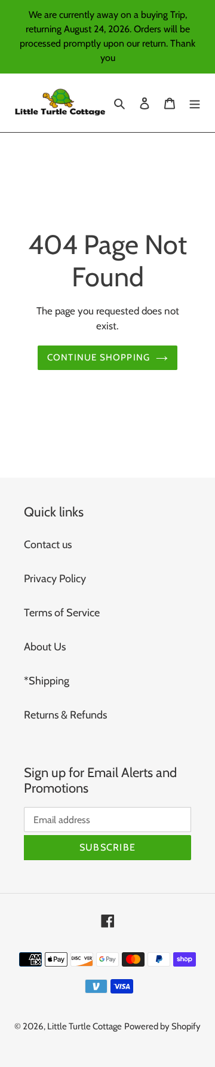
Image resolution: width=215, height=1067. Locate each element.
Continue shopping (98, 357)
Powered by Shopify (162, 1026)
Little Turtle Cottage (84, 1026)
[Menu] (194, 103)
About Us (45, 646)
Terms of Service (62, 612)
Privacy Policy (55, 578)
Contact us (48, 544)
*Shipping (46, 680)
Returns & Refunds (65, 714)
